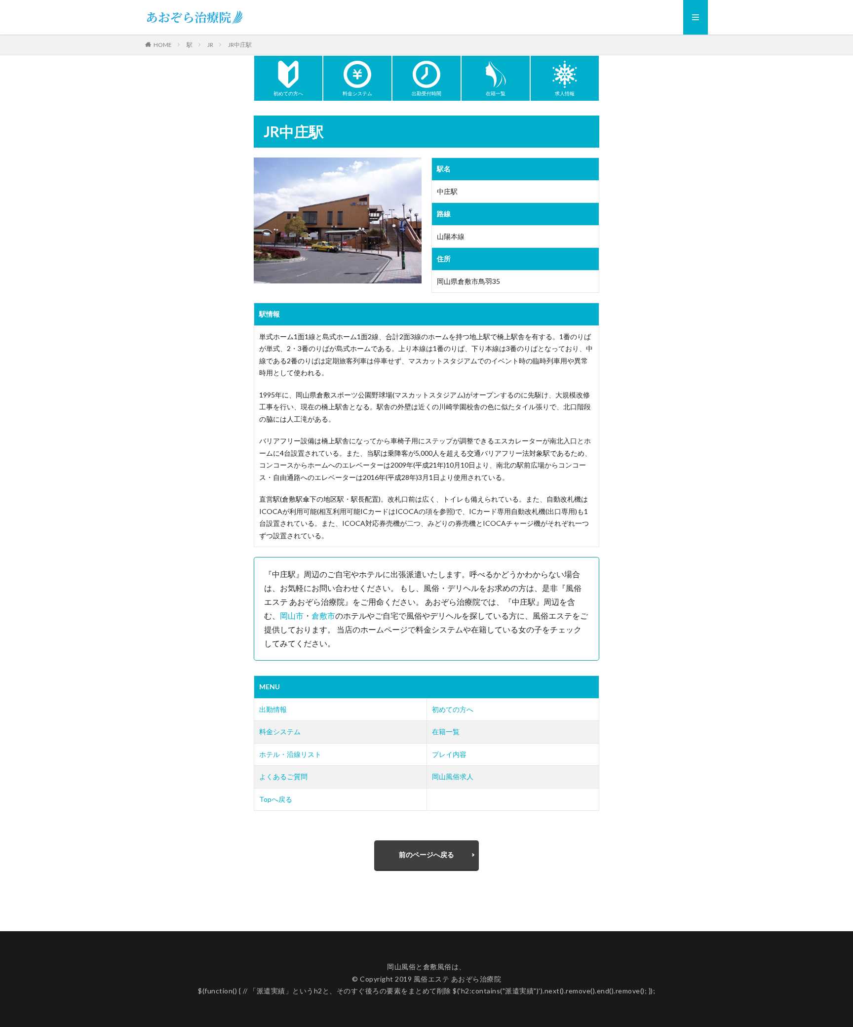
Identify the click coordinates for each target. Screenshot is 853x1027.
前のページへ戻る (426, 854)
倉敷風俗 (437, 966)
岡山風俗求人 (452, 776)
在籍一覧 (446, 731)
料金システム (280, 731)
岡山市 (292, 615)
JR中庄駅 (240, 44)
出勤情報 (273, 709)
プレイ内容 (449, 754)
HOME (163, 44)
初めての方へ (452, 709)
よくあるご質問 (283, 776)
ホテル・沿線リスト (290, 754)
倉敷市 (323, 615)
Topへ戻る (275, 799)
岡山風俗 (401, 966)
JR (210, 44)
